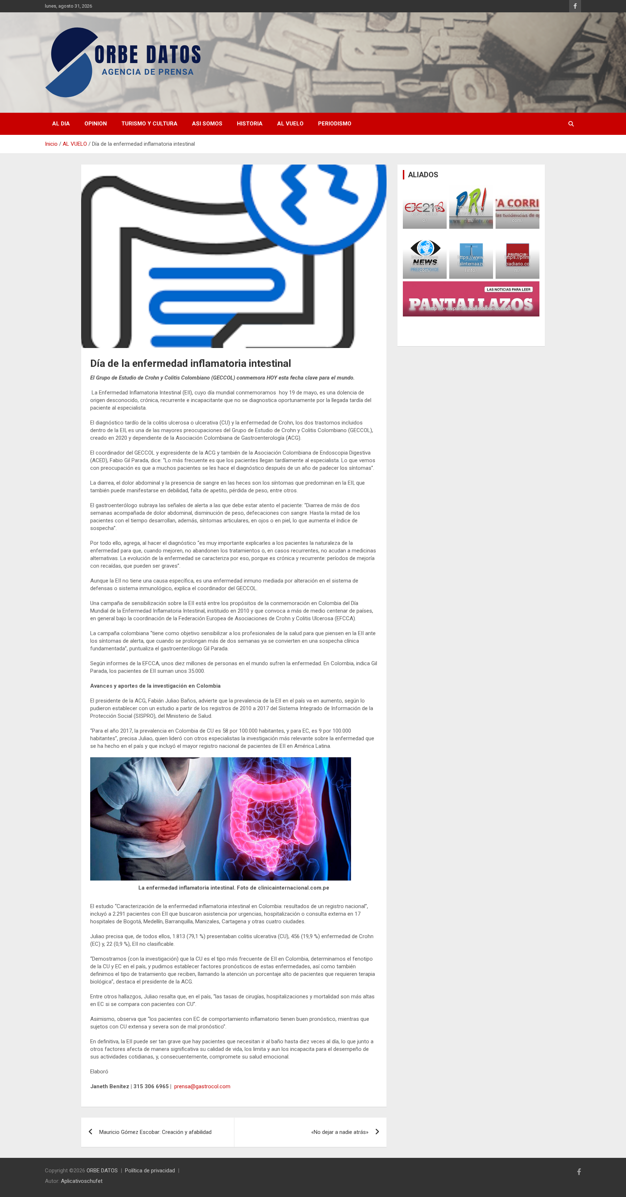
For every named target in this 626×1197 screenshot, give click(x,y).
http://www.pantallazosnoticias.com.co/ (471, 308)
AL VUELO (290, 123)
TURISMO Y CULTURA (149, 123)
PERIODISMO (334, 123)
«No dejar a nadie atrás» (339, 1132)
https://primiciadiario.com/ (517, 263)
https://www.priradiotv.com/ (471, 213)
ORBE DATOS (102, 1170)
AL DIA (61, 123)
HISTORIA (250, 123)
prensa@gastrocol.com (202, 1086)
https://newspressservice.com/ (425, 263)
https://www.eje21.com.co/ (425, 213)
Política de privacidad (150, 1170)
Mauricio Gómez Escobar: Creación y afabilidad (155, 1132)
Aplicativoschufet (82, 1181)
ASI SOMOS (207, 123)
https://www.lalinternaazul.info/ (471, 263)
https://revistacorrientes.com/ (517, 213)
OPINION (95, 123)
